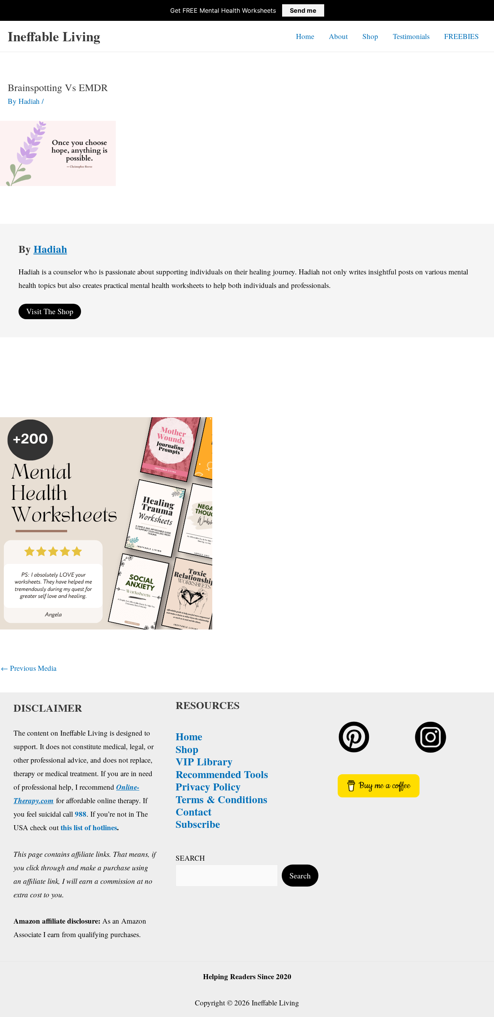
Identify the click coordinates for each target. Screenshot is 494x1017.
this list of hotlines (89, 827)
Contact (193, 811)
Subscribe (198, 823)
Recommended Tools (222, 774)
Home (305, 36)
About (338, 36)
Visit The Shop (49, 311)
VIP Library (204, 761)
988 (80, 814)
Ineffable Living (54, 36)
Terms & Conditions (221, 799)
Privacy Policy (208, 786)
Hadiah (50, 248)
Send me (303, 10)
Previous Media (28, 668)
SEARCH (190, 858)
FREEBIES (461, 36)
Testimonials (411, 36)
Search (300, 875)
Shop (370, 36)
